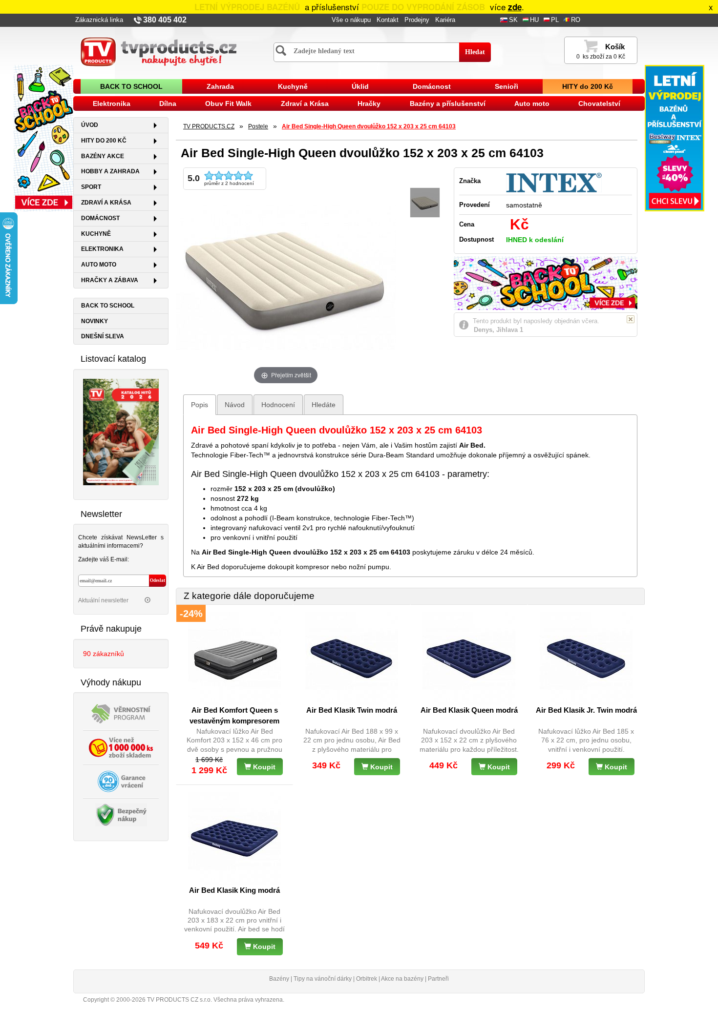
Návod (235, 405)
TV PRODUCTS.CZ (208, 126)
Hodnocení (278, 405)
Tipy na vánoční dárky (323, 978)
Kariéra (445, 20)
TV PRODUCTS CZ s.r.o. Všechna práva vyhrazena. (215, 999)
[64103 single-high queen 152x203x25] (425, 203)
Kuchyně (293, 86)
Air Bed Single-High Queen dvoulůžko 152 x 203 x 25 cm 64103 (369, 126)
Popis (199, 405)
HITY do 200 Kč (587, 86)
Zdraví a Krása (305, 103)
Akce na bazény (402, 978)
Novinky (94, 321)
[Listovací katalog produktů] (121, 431)
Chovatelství (599, 103)
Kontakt (388, 20)
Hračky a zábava (109, 280)
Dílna (167, 103)
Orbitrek (366, 978)
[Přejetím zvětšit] (286, 276)
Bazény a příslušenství (448, 103)
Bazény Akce (102, 156)
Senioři (506, 86)
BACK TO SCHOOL (131, 86)
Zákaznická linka (99, 20)
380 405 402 (165, 20)
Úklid (360, 86)
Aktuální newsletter (104, 600)
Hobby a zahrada (110, 171)
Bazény (279, 978)
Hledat (475, 52)
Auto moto (531, 103)
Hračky (369, 103)
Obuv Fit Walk (228, 103)
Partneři (438, 978)
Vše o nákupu (351, 20)
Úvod (89, 125)
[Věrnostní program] (121, 713)
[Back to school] (43, 138)
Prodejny (416, 20)
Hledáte (324, 405)
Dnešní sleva (102, 336)
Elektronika (111, 103)
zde (515, 7)
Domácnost (432, 86)
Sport (91, 187)
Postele (258, 126)
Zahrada (220, 86)
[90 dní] (121, 781)
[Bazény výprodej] (674, 138)
